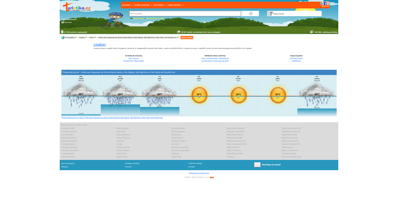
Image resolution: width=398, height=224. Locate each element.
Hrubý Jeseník (176, 138)
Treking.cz (231, 157)
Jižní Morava (176, 134)
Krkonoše (175, 144)
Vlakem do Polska (68, 157)
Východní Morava (178, 131)
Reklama (64, 167)
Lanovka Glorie (206, 61)
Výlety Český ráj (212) (235, 134)
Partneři (128, 167)
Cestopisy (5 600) (68, 128)
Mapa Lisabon (139, 61)
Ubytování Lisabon (296, 58)
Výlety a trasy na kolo (290, 150)
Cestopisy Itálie (67, 134)
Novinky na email (271, 164)
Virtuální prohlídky (289, 153)
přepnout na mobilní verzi (199, 173)
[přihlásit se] (325, 3)
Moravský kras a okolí (180, 147)
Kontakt (192, 167)
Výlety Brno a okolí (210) (291, 131)
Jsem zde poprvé (67, 163)
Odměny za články (132, 163)
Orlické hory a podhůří (180, 150)
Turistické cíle (128, 61)
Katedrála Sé (296, 61)
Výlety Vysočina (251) (290, 141)
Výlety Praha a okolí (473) (291, 128)
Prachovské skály (123, 147)
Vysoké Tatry (176, 157)
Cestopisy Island (67, 153)
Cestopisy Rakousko (69, 131)
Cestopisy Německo (69, 138)
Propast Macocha (123, 138)
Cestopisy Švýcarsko (69, 147)
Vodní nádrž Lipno (123, 134)
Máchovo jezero (122, 128)
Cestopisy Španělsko (69, 141)
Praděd (119, 144)
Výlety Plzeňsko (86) (289, 134)
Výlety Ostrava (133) (289, 138)
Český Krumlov (122, 157)
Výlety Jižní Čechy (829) (235, 131)
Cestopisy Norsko (68, 144)
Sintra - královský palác (209, 58)
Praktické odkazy (195, 163)
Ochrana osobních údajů (291, 157)
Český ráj (174, 153)
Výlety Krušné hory (234, 150)
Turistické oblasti (178, 128)
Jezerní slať (120, 131)
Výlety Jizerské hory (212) (236, 141)
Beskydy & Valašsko (179, 141)
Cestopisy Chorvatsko (69, 150)
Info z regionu (134, 58)
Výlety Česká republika (235, 128)
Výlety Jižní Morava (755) (291, 144)
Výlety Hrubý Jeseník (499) (237, 144)
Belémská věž (224, 58)
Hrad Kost (120, 141)
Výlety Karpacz (287, 147)
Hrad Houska (121, 153)
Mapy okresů (138, 18)
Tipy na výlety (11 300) (155, 18)
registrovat (325, 6)
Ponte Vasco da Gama (221, 61)
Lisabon (100, 44)
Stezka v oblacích (123, 150)
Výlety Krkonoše (233, 147)
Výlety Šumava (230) (234, 138)
